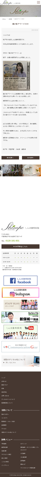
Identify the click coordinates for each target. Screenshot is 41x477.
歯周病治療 (4, 447)
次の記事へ (30, 157)
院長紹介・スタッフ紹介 (8, 421)
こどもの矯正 (5, 461)
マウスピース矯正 (6, 454)
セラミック (23, 443)
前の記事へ (10, 157)
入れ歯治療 (23, 457)
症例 (2, 388)
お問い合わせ (5, 395)
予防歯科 (3, 443)
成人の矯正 (4, 458)
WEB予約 (4, 392)
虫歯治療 (3, 451)
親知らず (22, 464)
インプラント (5, 465)
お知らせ (3, 381)
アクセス (3, 428)
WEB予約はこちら (20, 246)
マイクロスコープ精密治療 (27, 468)
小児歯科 (22, 453)
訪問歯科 (22, 460)
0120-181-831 (10, 240)
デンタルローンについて (8, 399)
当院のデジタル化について (14, 361)
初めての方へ (5, 414)
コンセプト (4, 418)
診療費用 (3, 425)
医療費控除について (7, 403)
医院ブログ (4, 385)
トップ (3, 377)
